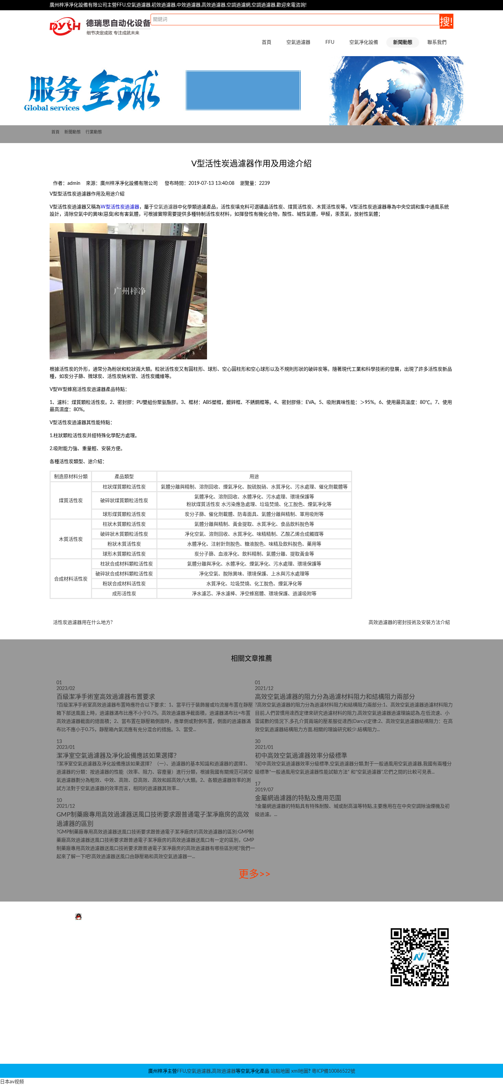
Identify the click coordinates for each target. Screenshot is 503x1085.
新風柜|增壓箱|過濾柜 (240, 1022)
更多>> (254, 874)
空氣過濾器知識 (317, 961)
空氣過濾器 (166, 207)
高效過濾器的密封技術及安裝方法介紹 (409, 622)
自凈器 (225, 1043)
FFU (181, 1071)
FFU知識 (309, 950)
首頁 (266, 42)
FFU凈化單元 (145, 940)
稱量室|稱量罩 (233, 1012)
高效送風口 (230, 981)
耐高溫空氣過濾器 (78, 981)
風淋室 (225, 940)
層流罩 (225, 992)
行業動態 (94, 132)
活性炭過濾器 (73, 940)
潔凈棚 (225, 961)
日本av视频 (12, 1082)
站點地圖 (280, 1071)
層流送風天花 (232, 971)
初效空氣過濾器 (75, 961)
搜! (446, 22)
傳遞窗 (225, 1002)
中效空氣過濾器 (75, 950)
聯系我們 (437, 42)
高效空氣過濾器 (75, 971)
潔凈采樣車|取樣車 (237, 1033)
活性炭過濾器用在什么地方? (83, 622)
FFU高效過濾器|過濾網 (155, 950)
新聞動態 (72, 132)
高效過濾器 (224, 1071)
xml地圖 (299, 1071)
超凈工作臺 (230, 950)
